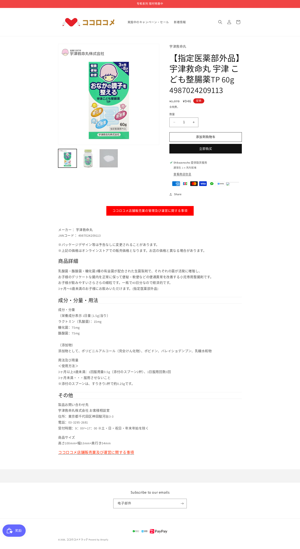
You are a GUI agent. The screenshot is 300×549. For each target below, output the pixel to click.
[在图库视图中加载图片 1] (67, 158)
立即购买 (205, 149)
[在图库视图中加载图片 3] (108, 158)
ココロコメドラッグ (77, 539)
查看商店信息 (182, 174)
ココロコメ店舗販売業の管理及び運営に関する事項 (150, 211)
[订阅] (182, 503)
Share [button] (178, 194)
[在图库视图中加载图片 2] (88, 158)
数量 (172, 114)
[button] (220, 22)
